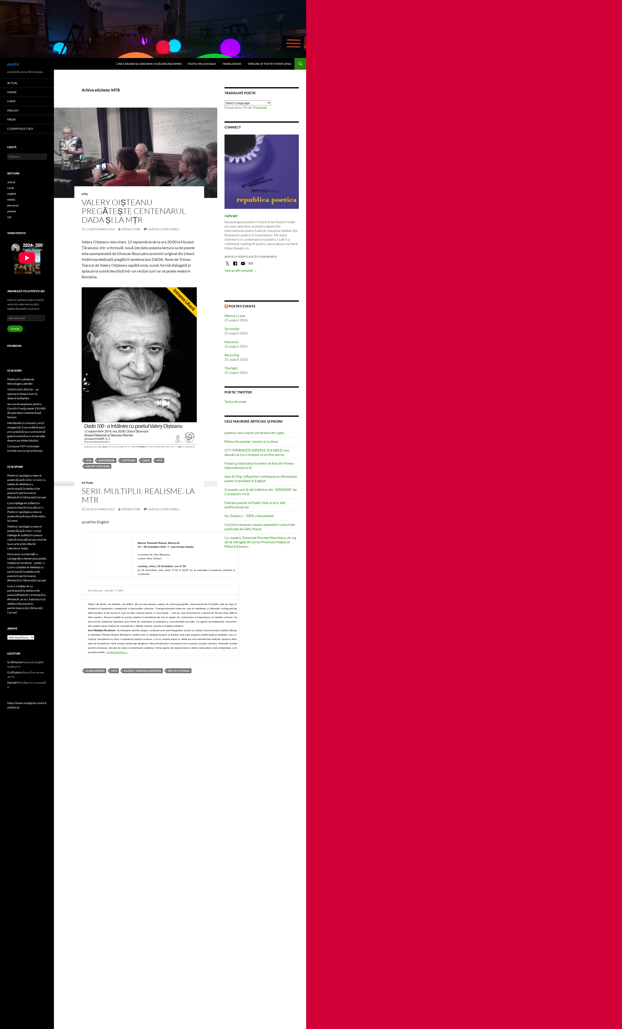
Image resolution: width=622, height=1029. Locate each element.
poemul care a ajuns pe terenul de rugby (254, 433)
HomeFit (12, 682)
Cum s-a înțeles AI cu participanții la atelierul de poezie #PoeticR (23, 590)
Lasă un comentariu (163, 229)
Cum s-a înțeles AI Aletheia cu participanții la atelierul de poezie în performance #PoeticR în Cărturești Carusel (26, 488)
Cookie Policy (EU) (20, 128)
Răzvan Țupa (130, 229)
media (11, 119)
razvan (231, 215)
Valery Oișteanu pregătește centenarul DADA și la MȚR (134, 211)
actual (87, 483)
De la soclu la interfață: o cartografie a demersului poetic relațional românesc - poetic (27, 558)
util (85, 194)
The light (231, 368)
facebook (14, 345)
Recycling (232, 355)
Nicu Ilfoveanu (179, 670)
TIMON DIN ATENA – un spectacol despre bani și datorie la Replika (23, 394)
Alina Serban (95, 670)
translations (231, 63)
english (12, 110)
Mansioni (232, 342)
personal (12, 205)
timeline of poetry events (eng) (269, 63)
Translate (260, 107)
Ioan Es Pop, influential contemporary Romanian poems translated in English (261, 478)
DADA (146, 460)
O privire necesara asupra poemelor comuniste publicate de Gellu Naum (260, 526)
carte (11, 101)
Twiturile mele (235, 402)
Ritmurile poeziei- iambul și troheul (251, 441)
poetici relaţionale (202, 63)
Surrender (232, 329)
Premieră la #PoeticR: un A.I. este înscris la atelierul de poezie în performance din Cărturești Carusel (26, 603)
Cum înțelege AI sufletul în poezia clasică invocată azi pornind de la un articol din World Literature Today (26, 539)
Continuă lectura (117, 652)
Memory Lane (235, 316)
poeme (12, 92)
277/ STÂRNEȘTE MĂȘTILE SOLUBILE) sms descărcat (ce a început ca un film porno (257, 452)
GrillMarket (14, 662)
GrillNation (14, 672)
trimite (15, 329)
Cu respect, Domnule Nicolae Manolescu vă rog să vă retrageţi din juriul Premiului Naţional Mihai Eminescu (260, 542)
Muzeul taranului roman (142, 670)
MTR (160, 460)
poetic (13, 64)
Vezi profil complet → (241, 270)
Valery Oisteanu (98, 466)
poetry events (242, 306)
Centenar (128, 460)
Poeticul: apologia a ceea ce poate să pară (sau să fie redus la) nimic (26, 516)
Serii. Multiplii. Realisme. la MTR (138, 495)
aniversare (106, 460)
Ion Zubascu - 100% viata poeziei (249, 516)
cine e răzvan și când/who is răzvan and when (148, 63)
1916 (89, 460)
